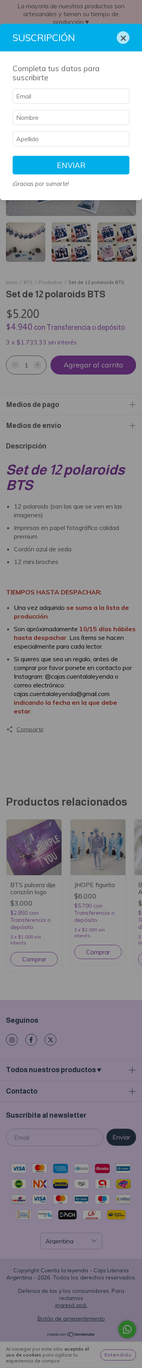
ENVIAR (71, 165)
